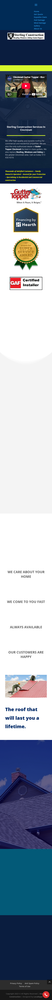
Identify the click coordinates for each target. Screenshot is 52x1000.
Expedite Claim (40, 17)
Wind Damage (40, 23)
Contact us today (26, 165)
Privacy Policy (16, 983)
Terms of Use (24, 986)
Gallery (37, 26)
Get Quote (38, 14)
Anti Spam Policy (32, 983)
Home (36, 11)
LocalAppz (38, 997)
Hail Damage (39, 20)
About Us (38, 28)
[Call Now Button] (46, 994)
